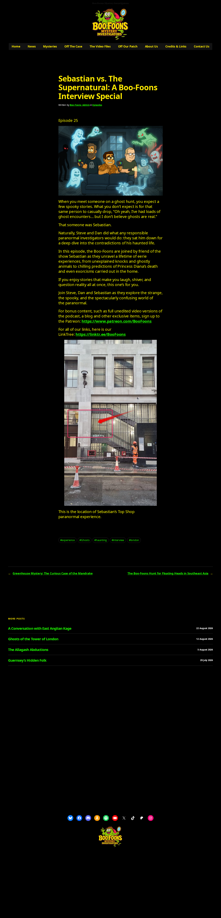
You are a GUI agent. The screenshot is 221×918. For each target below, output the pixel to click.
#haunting (100, 540)
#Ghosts (84, 540)
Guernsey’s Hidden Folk (27, 660)
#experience (67, 540)
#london (134, 540)
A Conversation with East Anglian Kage (39, 628)
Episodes (97, 104)
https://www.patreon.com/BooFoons (116, 321)
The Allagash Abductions (28, 650)
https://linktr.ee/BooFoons (101, 334)
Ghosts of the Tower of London (33, 639)
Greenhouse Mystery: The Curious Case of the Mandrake (53, 573)
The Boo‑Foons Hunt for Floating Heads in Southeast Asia (167, 573)
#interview (118, 540)
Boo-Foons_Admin (79, 104)
